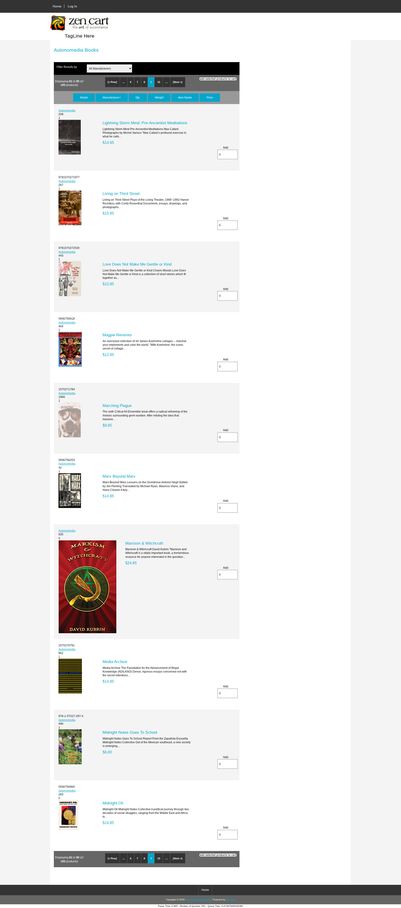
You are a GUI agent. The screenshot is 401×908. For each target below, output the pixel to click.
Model (84, 97)
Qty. (138, 97)
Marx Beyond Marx (119, 476)
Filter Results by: (67, 66)
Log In (72, 6)
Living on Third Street (121, 193)
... (124, 82)
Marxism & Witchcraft (144, 543)
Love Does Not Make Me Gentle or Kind (137, 264)
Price (210, 97)
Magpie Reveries (117, 335)
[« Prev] (112, 82)
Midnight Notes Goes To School (130, 732)
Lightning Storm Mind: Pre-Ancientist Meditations (145, 123)
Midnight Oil (113, 803)
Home (57, 6)
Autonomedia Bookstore (198, 899)
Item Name (185, 97)
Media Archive (115, 661)
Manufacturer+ (112, 97)
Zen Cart (230, 899)
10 (158, 82)
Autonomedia (66, 110)
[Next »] (177, 82)
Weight (159, 97)
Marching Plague (117, 405)
